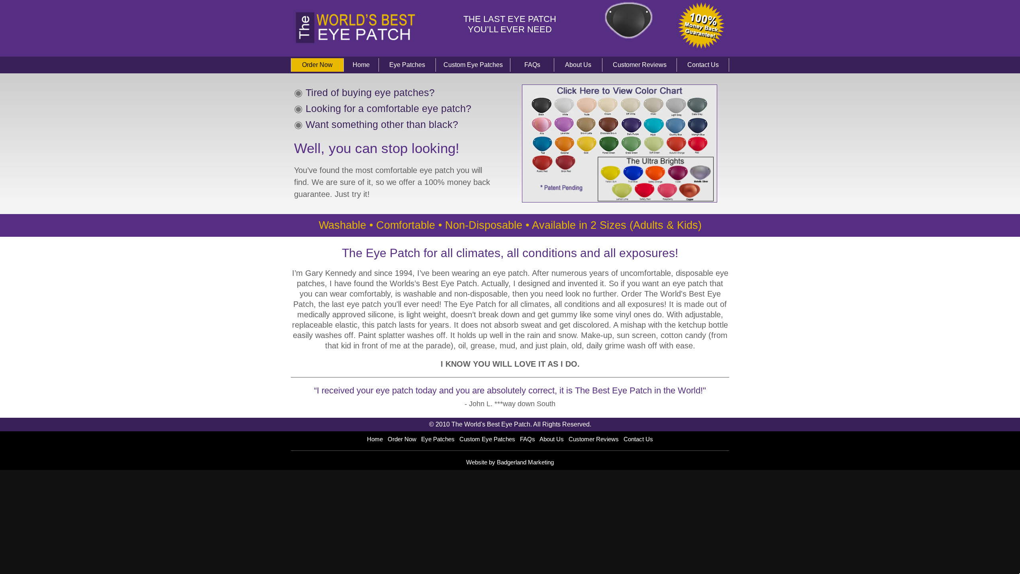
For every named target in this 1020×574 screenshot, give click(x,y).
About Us (578, 64)
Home (361, 64)
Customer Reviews (640, 64)
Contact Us (703, 64)
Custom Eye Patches (473, 64)
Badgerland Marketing (525, 462)
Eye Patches (407, 64)
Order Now (317, 64)
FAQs (532, 64)
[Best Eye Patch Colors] (619, 198)
